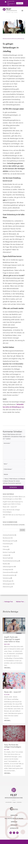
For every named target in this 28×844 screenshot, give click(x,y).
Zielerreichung (7, 587)
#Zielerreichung (21, 38)
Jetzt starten (19, 3)
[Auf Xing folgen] (14, 833)
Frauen (5, 547)
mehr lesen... (7, 667)
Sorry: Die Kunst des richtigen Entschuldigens (12, 746)
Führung (5, 549)
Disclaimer (14, 825)
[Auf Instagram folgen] (17, 833)
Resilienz (5, 564)
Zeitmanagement (7, 584)
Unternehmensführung (9, 572)
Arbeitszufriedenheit (8, 535)
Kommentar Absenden (13, 487)
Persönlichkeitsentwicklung (10, 561)
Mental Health (7, 558)
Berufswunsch (7, 538)
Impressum (14, 821)
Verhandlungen (7, 581)
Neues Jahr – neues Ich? (10, 507)
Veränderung (6, 578)
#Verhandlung (15, 38)
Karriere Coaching (8, 552)
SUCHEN (22, 530)
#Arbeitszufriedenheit (7, 38)
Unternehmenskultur (8, 575)
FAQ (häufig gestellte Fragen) (14, 818)
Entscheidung (7, 544)
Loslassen (5, 555)
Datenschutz (14, 828)
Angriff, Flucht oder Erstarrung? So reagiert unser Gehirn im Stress (12, 639)
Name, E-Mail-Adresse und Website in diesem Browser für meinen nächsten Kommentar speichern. (14, 481)
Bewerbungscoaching (9, 541)
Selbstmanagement (8, 567)
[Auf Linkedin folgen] (10, 833)
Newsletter (14, 815)
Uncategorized (7, 569)
